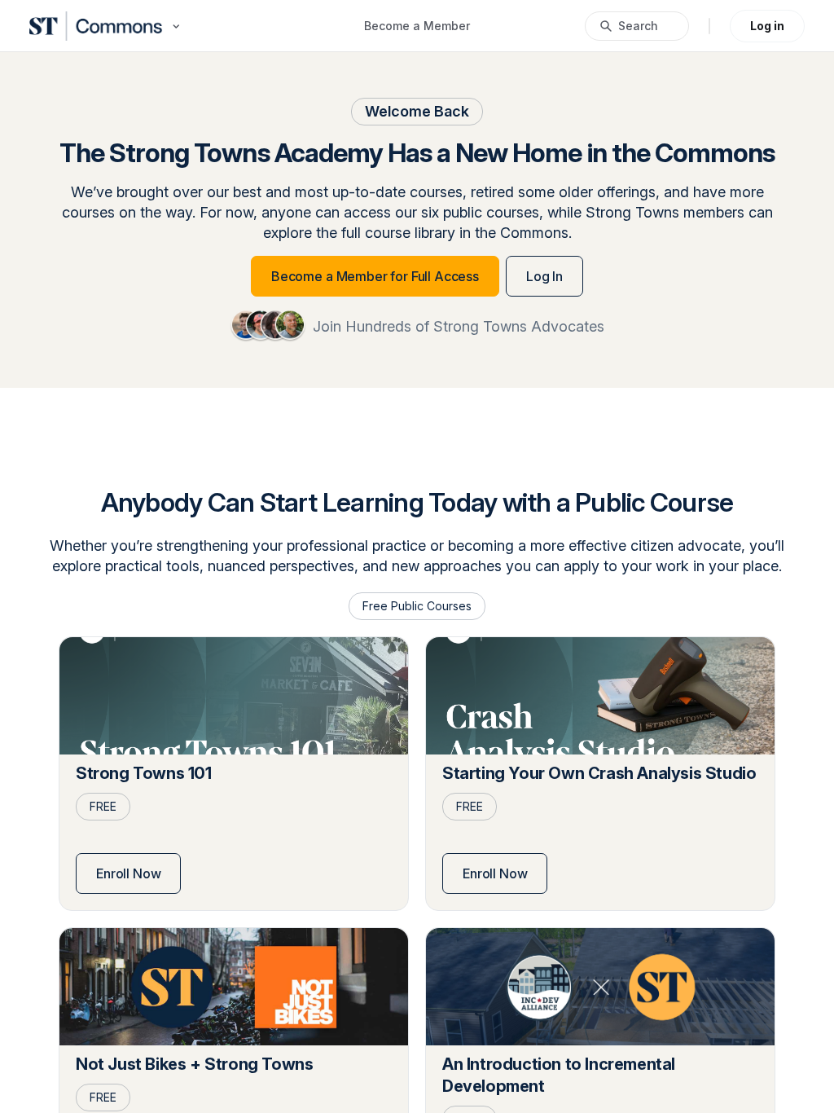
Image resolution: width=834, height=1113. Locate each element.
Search (638, 26)
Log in (767, 26)
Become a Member (417, 26)
